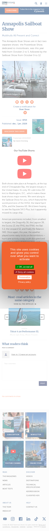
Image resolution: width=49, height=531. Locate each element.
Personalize (24, 277)
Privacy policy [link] (24, 282)
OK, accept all (25, 267)
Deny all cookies (25, 272)
